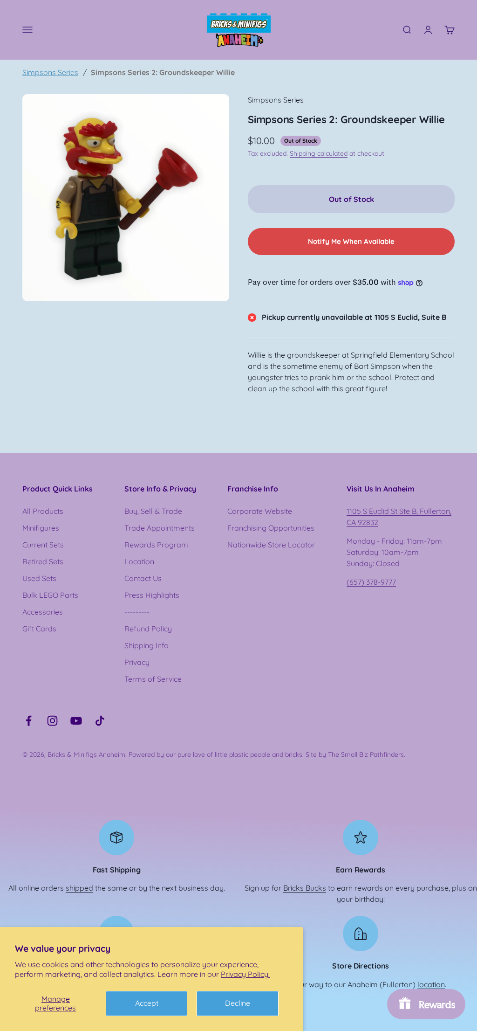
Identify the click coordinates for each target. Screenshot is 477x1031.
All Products (42, 511)
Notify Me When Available (351, 241)
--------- (137, 611)
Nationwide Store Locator (271, 544)
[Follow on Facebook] (28, 720)
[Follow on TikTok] (100, 720)
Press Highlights (151, 595)
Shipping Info (146, 645)
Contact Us (143, 578)
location (431, 984)
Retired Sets (42, 561)
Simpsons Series (50, 72)
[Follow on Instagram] (52, 720)
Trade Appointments (159, 528)
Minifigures (40, 528)
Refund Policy (148, 628)
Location (139, 561)
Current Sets (43, 544)
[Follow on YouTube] (76, 720)
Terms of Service (153, 679)
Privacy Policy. (245, 974)
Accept (146, 1003)
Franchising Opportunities (270, 528)
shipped (79, 888)
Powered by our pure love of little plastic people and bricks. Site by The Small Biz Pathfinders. (267, 754)
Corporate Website (259, 511)
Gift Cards (39, 628)
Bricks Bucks (304, 888)
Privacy (137, 662)
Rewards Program (156, 544)
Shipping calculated (319, 153)
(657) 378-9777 (371, 582)
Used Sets (39, 578)
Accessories (42, 611)
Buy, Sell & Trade (153, 511)
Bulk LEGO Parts (50, 595)
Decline (237, 1003)
